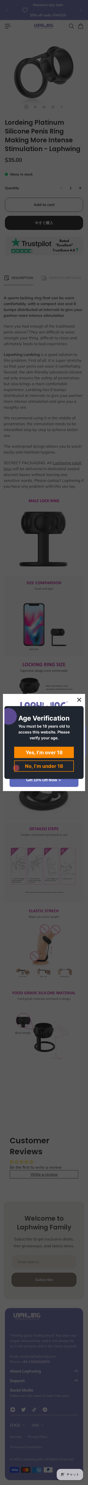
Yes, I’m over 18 (44, 752)
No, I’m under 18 (44, 766)
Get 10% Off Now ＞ (44, 780)
